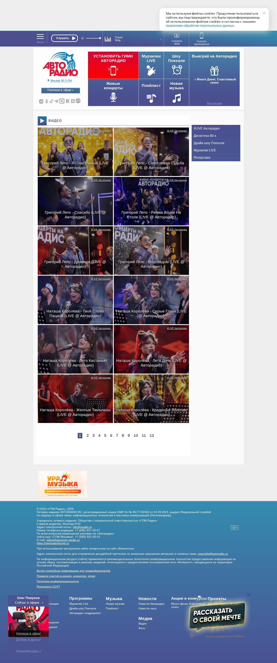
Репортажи (202, 157)
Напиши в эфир (59, 90)
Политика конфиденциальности (58, 581)
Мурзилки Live (78, 603)
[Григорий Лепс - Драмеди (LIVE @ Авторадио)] (73, 233)
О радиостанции (48, 603)
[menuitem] (53, 598)
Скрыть (43, 592)
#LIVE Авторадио (101, 131)
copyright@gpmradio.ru (213, 553)
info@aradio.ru (82, 527)
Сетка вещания (47, 627)
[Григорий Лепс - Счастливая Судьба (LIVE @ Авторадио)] (149, 135)
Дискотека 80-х (205, 135)
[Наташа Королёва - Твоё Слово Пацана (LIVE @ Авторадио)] (73, 283)
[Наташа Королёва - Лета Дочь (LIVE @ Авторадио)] (149, 332)
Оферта (42, 636)
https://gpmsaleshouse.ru (53, 543)
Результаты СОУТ (48, 586)
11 (144, 435)
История (42, 631)
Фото (141, 628)
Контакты (43, 613)
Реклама (42, 617)
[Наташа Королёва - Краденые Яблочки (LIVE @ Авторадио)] (149, 381)
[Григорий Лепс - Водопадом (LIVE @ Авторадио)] (149, 233)
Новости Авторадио (151, 603)
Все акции (214, 103)
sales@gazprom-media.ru (63, 540)
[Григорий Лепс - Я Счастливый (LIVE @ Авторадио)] (73, 135)
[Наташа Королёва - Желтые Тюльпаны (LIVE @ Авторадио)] (73, 381)
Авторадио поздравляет (85, 613)
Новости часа (147, 608)
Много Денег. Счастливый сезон (216, 81)
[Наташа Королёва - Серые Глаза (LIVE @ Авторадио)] (149, 283)
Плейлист (112, 608)
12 (152, 435)
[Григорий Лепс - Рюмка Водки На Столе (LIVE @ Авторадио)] (149, 184)
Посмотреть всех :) (28, 650)
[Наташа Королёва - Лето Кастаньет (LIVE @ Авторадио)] (73, 332)
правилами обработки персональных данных (200, 25)
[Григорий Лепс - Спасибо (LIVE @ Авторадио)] (73, 184)
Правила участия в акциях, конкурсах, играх (66, 576)
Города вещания (48, 622)
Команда (42, 608)
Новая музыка (115, 603)
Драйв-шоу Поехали (209, 143)
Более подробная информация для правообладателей (73, 570)
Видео (142, 623)
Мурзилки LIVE (205, 150)
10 (136, 435)
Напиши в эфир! (28, 633)
